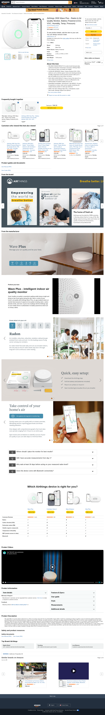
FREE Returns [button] (51, 36)
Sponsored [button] (3, 659)
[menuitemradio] (99, 582)
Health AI (8, 6)
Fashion (91, 6)
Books (74, 6)
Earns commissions (19, 552)
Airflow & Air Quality (28, 13)
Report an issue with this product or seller (59, 95)
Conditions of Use (32, 710)
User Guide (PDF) (6, 170)
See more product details (54, 92)
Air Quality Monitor (12, 553)
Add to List (89, 52)
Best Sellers (35, 6)
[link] (30, 107)
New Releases (43, 6)
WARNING (6, 654)
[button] (3, 6)
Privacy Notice (40, 710)
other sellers (66, 38)
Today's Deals (67, 6)
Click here (39, 598)
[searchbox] (41, 2)
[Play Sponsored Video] (74, 671)
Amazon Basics (26, 6)
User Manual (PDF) (6, 166)
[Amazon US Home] (37, 706)
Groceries (51, 6)
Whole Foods (58, 6)
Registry (96, 6)
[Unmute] (102, 582)
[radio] (7, 57)
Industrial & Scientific (6, 13)
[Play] (3, 582)
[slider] (49, 582)
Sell (86, 6)
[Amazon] (5, 2)
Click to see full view (23, 52)
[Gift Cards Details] (83, 6)
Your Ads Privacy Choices (70, 710)
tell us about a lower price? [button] (19, 604)
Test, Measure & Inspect (17, 13)
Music (101, 6)
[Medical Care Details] (20, 6)
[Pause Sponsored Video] (44, 674)
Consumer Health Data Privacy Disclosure (54, 710)
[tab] (47, 356)
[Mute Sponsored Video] (44, 677)
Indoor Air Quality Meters (38, 13)
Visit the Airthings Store (53, 25)
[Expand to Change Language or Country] (57, 705)
